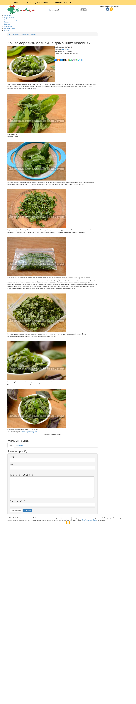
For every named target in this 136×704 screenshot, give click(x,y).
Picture (32, 475)
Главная (14, 3)
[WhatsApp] (76, 60)
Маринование (9, 18)
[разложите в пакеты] (36, 275)
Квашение (7, 22)
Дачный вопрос (42, 3)
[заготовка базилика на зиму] (36, 379)
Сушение (7, 15)
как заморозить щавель (29, 432)
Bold (11, 475)
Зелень (33, 34)
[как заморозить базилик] (36, 427)
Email (11, 464)
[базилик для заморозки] (36, 132)
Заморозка (8, 26)
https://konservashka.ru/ (89, 520)
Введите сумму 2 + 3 (17, 501)
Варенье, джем (9, 28)
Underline (16, 475)
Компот (6, 30)
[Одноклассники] (58, 60)
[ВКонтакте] (55, 60)
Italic (14, 475)
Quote (24, 475)
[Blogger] (67, 60)
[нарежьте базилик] (36, 228)
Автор (12, 457)
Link (30, 475)
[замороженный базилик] (36, 332)
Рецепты (26, 3)
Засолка (7, 24)
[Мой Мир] (61, 60)
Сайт (11, 445)
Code (27, 475)
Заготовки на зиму (10, 20)
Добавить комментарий (52, 434)
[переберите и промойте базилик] (36, 180)
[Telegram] (82, 60)
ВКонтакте (19, 445)
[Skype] (79, 60)
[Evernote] (70, 60)
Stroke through (19, 475)
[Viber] (73, 60)
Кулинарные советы (63, 3)
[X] (64, 60)
